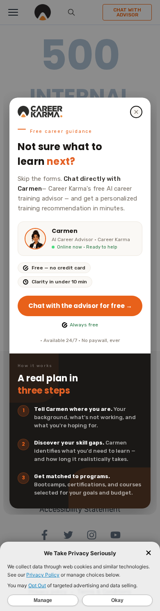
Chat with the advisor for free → (80, 305)
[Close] (136, 112)
